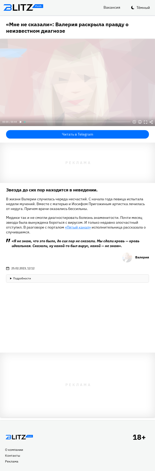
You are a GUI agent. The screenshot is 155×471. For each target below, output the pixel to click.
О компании (14, 450)
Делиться (151, 122)
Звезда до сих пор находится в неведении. (52, 190)
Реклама (11, 461)
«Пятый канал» (78, 227)
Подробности (22, 278)
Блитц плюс (23, 7)
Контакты (12, 455)
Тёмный (143, 7)
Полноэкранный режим (145, 122)
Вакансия (112, 7)
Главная (19, 437)
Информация (140, 122)
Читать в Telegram (77, 134)
